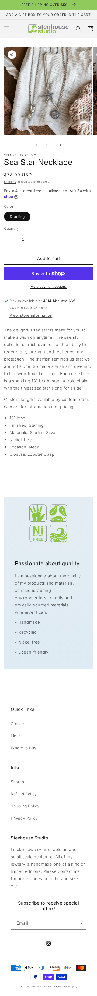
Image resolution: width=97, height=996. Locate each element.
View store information (30, 315)
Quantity (11, 228)
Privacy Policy (24, 818)
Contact (18, 723)
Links (15, 735)
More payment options (48, 286)
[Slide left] (37, 145)
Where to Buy (23, 748)
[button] (7, 29)
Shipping (10, 181)
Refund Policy (24, 794)
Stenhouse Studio (40, 986)
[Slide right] (60, 145)
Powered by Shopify (65, 986)
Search (17, 781)
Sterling (17, 216)
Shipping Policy (25, 806)
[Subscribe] (80, 923)
